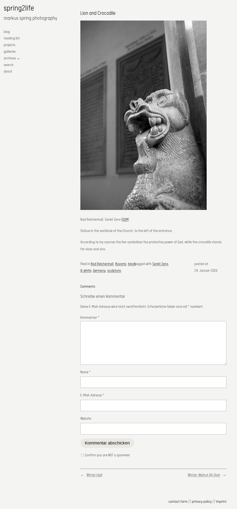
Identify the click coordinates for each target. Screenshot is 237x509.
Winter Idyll (94, 475)
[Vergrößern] (202, 25)
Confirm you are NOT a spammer (107, 455)
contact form (177, 502)
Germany (99, 271)
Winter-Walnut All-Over (204, 475)
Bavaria (120, 264)
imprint (221, 502)
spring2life (19, 8)
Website (85, 419)
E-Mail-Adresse (92, 395)
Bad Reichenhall (102, 264)
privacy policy (202, 502)
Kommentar (89, 318)
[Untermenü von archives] (18, 58)
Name (85, 372)
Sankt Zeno (160, 264)
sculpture (114, 271)
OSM (125, 220)
